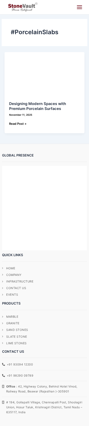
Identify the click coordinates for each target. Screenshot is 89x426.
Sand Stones (17, 329)
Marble (12, 316)
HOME (10, 268)
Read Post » (17, 123)
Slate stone (16, 336)
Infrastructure (19, 281)
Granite (12, 323)
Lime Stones (16, 343)
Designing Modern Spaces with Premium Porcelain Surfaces (37, 106)
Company (14, 275)
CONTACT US (16, 288)
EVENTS (12, 294)
